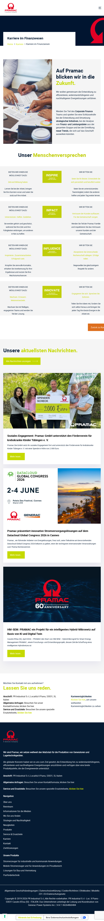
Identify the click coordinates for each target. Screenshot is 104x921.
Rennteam (8, 806)
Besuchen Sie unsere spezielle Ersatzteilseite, (55, 788)
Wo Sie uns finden (11, 815)
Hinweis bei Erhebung (29, 917)
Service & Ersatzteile (12, 834)
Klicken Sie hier (78, 699)
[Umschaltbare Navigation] (84, 8)
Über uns (7, 802)
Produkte (7, 829)
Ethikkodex (85, 890)
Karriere (19, 44)
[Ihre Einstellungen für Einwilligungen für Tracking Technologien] (4, 916)
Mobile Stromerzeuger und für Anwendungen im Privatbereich (32, 865)
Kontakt (7, 843)
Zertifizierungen (10, 848)
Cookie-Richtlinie (70, 890)
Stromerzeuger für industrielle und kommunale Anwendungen (32, 861)
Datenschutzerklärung (50, 890)
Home (10, 44)
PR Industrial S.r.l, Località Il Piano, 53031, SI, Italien (37, 775)
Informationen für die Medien (17, 811)
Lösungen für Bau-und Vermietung (19, 870)
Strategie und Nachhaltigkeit (16, 820)
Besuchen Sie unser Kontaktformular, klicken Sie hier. (49, 782)
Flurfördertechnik (11, 875)
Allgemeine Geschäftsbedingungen (21, 890)
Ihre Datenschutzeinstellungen (62, 917)
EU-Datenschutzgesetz (54, 893)
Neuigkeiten (8, 825)
